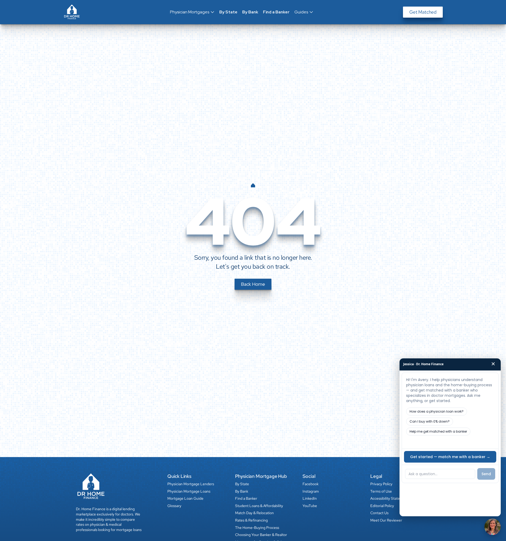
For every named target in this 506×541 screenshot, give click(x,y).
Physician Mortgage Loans (188, 491)
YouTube (310, 505)
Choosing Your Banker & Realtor (261, 534)
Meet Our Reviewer (386, 520)
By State (228, 12)
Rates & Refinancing (251, 520)
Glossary (174, 505)
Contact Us (379, 512)
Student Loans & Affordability (259, 505)
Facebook (311, 484)
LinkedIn (310, 498)
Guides (301, 12)
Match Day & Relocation (254, 512)
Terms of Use (381, 491)
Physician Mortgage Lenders (190, 484)
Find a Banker (276, 12)
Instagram (311, 491)
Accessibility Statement (389, 498)
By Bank (250, 12)
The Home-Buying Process (257, 527)
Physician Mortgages (189, 12)
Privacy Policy (381, 484)
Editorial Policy (382, 505)
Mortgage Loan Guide (185, 498)
